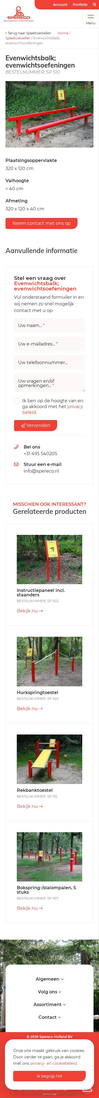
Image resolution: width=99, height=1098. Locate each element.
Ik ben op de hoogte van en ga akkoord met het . (52, 406)
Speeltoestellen (18, 38)
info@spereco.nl (41, 471)
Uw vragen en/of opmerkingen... (36, 383)
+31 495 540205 (40, 453)
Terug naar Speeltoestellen (29, 33)
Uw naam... (31, 325)
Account (60, 4)
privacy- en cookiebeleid (53, 1063)
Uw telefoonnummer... (42, 362)
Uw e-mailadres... (38, 344)
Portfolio (80, 4)
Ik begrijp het (49, 1076)
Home (63, 33)
